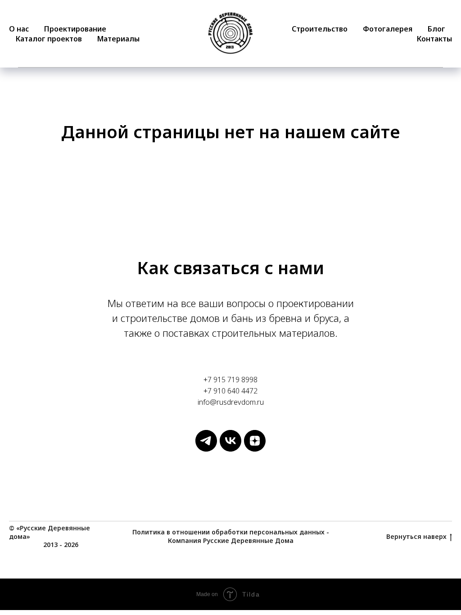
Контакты (434, 39)
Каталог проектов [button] (49, 39)
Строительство (320, 29)
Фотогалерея (387, 29)
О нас (19, 29)
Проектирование (75, 29)
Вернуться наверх (416, 537)
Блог (436, 29)
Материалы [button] (118, 39)
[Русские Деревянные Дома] (206, 449)
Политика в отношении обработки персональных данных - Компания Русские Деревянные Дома (230, 536)
